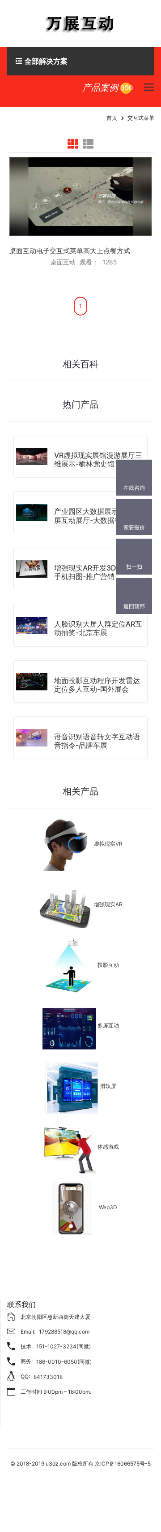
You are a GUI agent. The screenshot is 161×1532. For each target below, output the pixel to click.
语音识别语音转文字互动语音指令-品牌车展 (97, 741)
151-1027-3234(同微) (63, 1346)
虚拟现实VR (108, 844)
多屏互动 (108, 1026)
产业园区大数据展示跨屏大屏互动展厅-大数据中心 (97, 515)
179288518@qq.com (64, 1331)
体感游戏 (108, 1147)
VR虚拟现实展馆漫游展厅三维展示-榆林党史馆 (98, 459)
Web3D (108, 1207)
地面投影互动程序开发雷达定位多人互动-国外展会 (97, 685)
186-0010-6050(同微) (64, 1361)
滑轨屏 (108, 1086)
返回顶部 (134, 606)
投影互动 (108, 965)
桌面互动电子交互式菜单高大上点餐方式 (69, 250)
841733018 (48, 1377)
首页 (111, 117)
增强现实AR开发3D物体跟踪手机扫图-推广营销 (99, 572)
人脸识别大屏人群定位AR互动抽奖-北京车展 (98, 628)
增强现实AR (108, 904)
